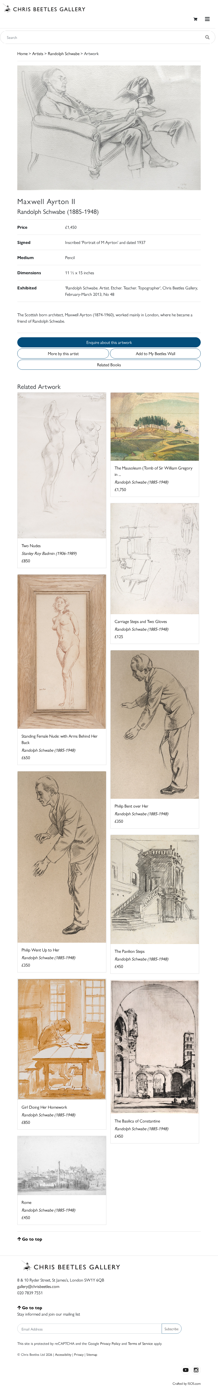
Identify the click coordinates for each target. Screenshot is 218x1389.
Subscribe (172, 1328)
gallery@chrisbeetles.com (38, 1286)
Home (22, 53)
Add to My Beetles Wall (155, 353)
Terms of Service (140, 1343)
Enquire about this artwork (109, 342)
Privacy (78, 1354)
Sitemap (91, 1354)
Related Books (109, 364)
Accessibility (63, 1354)
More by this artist (63, 353)
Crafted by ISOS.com (187, 1383)
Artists (37, 53)
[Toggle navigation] (207, 19)
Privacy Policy (110, 1343)
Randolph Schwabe (63, 53)
